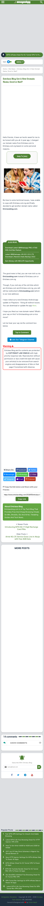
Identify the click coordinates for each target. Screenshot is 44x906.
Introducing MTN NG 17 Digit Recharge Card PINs (21, 528)
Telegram (10, 479)
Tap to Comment (22, 332)
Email (20, 479)
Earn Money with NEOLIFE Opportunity (19, 261)
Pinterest (31, 479)
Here (34, 305)
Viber (34, 474)
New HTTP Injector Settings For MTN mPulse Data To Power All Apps (23, 858)
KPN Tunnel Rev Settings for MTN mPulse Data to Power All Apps (23, 881)
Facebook (22, 470)
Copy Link (22, 499)
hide (25, 156)
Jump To (22, 156)
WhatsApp (23, 474)
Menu (20, 62)
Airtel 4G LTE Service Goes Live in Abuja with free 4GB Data (23, 537)
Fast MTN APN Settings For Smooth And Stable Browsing (22, 835)
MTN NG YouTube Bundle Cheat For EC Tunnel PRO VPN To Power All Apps (21, 870)
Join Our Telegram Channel (23, 340)
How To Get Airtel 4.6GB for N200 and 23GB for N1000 (23, 847)
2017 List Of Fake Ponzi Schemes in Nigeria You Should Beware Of (22, 852)
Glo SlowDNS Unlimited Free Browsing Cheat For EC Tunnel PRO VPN (23, 876)
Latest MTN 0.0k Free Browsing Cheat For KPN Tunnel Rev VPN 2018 (23, 887)
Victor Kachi (33, 902)
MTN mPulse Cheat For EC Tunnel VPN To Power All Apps (23, 864)
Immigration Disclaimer (9, 897)
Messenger (10, 474)
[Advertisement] (22, 27)
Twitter (33, 470)
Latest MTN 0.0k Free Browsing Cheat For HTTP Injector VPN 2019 (23, 841)
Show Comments (18, 743)
